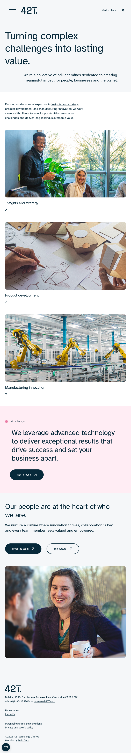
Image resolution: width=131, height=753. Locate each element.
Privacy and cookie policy (19, 727)
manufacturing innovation (55, 109)
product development (19, 109)
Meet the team (20, 548)
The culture (60, 548)
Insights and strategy (21, 203)
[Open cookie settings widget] (6, 747)
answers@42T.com (44, 701)
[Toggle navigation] (12, 10)
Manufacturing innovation (25, 387)
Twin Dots (23, 740)
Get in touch (24, 474)
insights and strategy (64, 104)
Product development (22, 295)
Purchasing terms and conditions (23, 723)
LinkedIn (10, 714)
